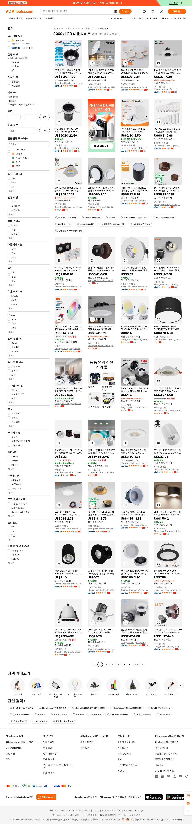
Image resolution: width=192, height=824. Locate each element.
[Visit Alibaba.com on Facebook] (156, 776)
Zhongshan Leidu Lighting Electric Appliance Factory (168, 284)
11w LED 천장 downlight (160, 708)
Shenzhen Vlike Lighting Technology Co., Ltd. (68, 287)
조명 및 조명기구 (72, 28)
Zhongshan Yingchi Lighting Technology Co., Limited (102, 472)
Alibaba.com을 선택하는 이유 (19, 742)
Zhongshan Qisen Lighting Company (168, 145)
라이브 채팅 (123, 748)
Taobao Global (108, 810)
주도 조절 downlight (21, 714)
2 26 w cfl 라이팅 (87, 224)
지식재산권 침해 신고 (127, 765)
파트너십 (159, 765)
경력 (8, 759)
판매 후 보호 (49, 759)
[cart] (153, 12)
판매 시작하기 (161, 748)
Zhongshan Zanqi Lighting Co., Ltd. (168, 204)
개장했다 (41, 714)
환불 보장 (47, 748)
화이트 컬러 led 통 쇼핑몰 (23, 708)
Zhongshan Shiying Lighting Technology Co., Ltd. (135, 339)
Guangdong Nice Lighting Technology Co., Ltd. (102, 345)
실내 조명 (89, 28)
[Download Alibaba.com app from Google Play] (176, 797)
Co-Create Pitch (13, 748)
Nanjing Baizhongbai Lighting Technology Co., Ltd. (102, 280)
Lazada (96, 810)
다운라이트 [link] (103, 28)
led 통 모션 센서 (64, 224)
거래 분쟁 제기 (124, 753)
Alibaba (56, 28)
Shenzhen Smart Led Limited (68, 472)
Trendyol (128, 810)
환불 (120, 759)
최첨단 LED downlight (119, 714)
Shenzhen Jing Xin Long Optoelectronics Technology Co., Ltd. (102, 87)
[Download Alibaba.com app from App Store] (154, 797)
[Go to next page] (142, 664)
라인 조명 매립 (41, 721)
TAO (119, 810)
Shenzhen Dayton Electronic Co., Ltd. (68, 148)
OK (44, 117)
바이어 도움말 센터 (126, 742)
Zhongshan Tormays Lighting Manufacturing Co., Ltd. (102, 207)
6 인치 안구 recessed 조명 (113, 224)
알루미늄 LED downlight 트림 (135, 218)
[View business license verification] (123, 819)
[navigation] (29, 346)
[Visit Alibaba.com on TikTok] (186, 776)
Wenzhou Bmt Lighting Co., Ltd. (168, 339)
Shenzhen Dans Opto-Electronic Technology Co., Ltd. (168, 410)
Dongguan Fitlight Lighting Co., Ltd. (135, 200)
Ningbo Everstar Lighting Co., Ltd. (135, 287)
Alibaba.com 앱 (107, 797)
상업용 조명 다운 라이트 (65, 721)
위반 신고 (122, 770)
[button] (116, 11)
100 (136, 664)
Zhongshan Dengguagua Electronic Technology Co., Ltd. (68, 403)
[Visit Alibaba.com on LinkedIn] (162, 776)
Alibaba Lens (22, 797)
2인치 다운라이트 (20, 721)
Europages (140, 810)
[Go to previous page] (94, 664)
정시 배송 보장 (50, 753)
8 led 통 (112, 218)
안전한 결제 (48, 742)
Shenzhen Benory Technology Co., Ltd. (68, 207)
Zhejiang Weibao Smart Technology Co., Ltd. (135, 407)
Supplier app (81, 797)
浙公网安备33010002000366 (145, 819)
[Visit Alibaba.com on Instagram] (174, 776)
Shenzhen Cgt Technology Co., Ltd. (135, 463)
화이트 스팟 (165, 714)
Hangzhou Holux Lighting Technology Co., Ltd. (135, 148)
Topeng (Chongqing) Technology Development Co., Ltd (68, 348)
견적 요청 (84, 748)
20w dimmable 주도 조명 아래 (54, 708)
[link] (188, 795)
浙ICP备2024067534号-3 (172, 819)
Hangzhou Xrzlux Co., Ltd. (165, 89)
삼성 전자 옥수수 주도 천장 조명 (89, 714)
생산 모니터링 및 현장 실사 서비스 (58, 766)
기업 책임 (10, 753)
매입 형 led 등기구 (144, 714)
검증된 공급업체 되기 (165, 759)
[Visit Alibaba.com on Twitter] (168, 776)
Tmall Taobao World (81, 810)
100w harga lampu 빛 (165, 218)
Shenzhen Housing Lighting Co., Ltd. (68, 83)
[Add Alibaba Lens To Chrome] (46, 797)
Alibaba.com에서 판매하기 (167, 742)
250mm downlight (92, 218)
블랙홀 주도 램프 (60, 714)
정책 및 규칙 (49, 773)
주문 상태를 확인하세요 (166, 753)
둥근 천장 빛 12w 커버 (67, 218)
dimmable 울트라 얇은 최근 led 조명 (90, 708)
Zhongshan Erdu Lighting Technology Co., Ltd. (135, 87)
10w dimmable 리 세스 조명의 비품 (127, 708)
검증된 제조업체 (88, 742)
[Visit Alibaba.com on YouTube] (180, 776)
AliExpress (53, 810)
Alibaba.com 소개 (14, 736)
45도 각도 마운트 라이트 (142, 224)
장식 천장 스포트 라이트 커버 (70, 231)
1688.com (65, 810)
